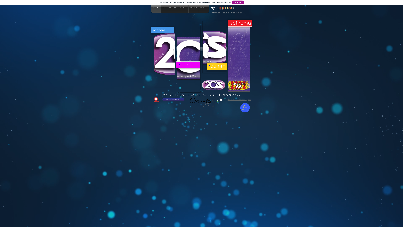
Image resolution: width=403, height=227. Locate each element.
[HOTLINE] (156, 99)
